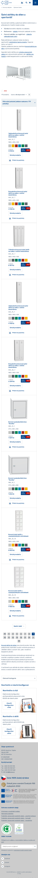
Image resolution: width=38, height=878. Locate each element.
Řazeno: (18, 94)
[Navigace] (35, 2)
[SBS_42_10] (19, 577)
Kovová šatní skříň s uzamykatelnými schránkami (18, 535)
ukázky (15, 31)
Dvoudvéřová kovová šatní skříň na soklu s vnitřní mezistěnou (17, 193)
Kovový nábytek (7, 7)
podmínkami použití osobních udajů (23, 850)
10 (5, 637)
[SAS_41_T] (19, 292)
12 (13, 637)
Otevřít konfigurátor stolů (9, 705)
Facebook (7, 858)
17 (25, 637)
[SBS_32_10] (19, 521)
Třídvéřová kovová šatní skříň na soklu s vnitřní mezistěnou (18, 250)
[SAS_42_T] (19, 350)
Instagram (7, 866)
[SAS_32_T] (19, 178)
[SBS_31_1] (19, 408)
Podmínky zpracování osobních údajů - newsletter (16, 820)
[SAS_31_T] (19, 120)
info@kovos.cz (10, 772)
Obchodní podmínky (7, 813)
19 (29, 637)
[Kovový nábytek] (6, 3)
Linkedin (7, 862)
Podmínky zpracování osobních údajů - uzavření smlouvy (18, 816)
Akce (5, 91)
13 (17, 637)
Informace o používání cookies (10, 811)
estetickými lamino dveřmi (18, 42)
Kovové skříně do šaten (9, 645)
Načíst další (18, 626)
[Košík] (29, 2)
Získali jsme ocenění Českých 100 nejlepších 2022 (21, 784)
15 (21, 637)
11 (8, 637)
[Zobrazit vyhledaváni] (26, 2)
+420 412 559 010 (9, 766)
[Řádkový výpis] (29, 94)
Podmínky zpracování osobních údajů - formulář (16, 818)
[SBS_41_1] (19, 464)
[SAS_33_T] (19, 236)
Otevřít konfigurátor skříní (9, 731)
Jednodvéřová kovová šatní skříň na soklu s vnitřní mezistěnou (18, 135)
